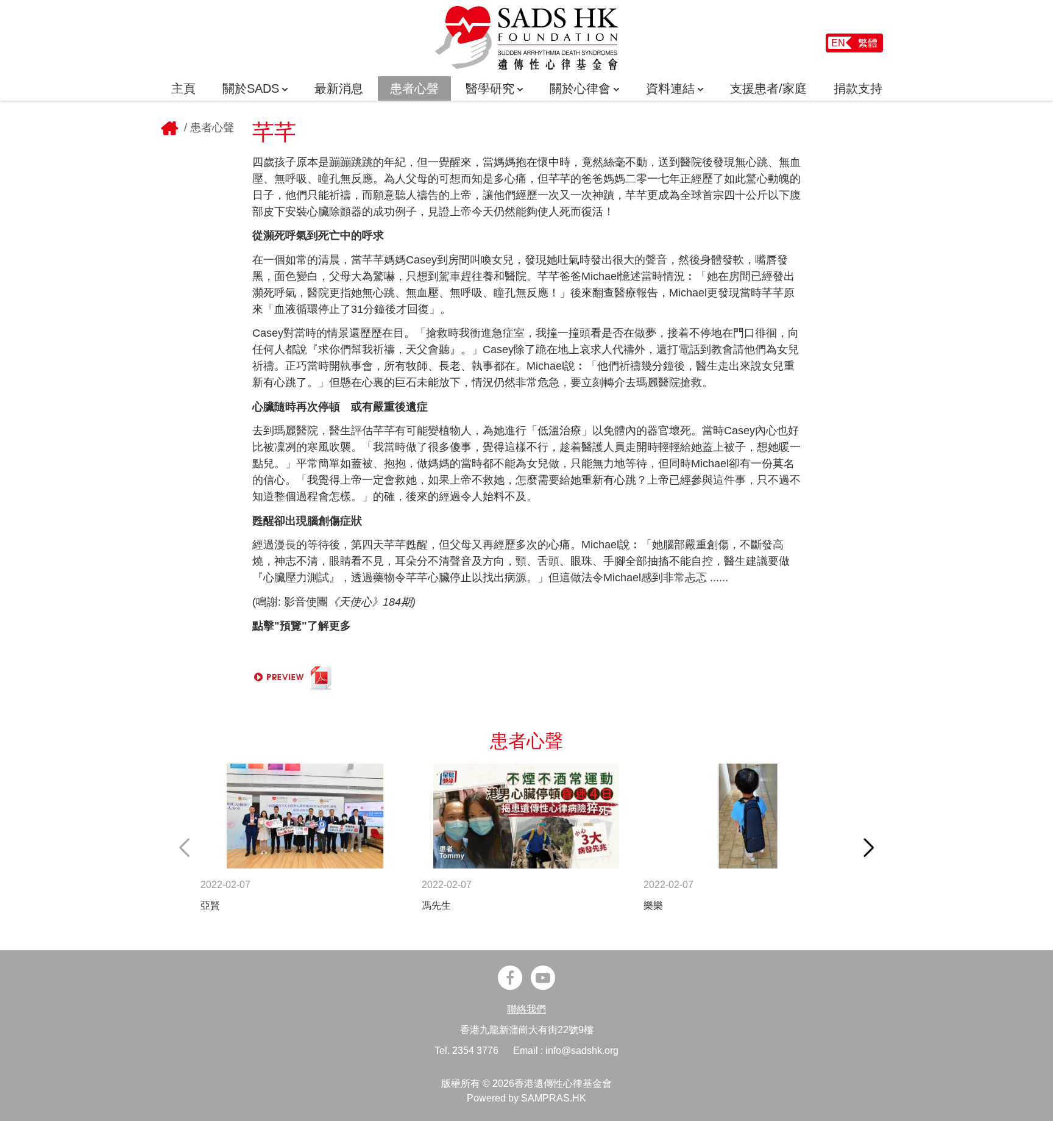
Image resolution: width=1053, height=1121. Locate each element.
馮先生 (436, 905)
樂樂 (653, 905)
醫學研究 (490, 88)
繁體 (868, 43)
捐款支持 (858, 88)
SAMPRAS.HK (553, 1098)
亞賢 (210, 905)
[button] (868, 847)
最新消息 (338, 88)
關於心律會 (580, 88)
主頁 (183, 88)
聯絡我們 (526, 1009)
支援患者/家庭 (768, 88)
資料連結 (670, 88)
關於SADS (250, 88)
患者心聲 (414, 88)
